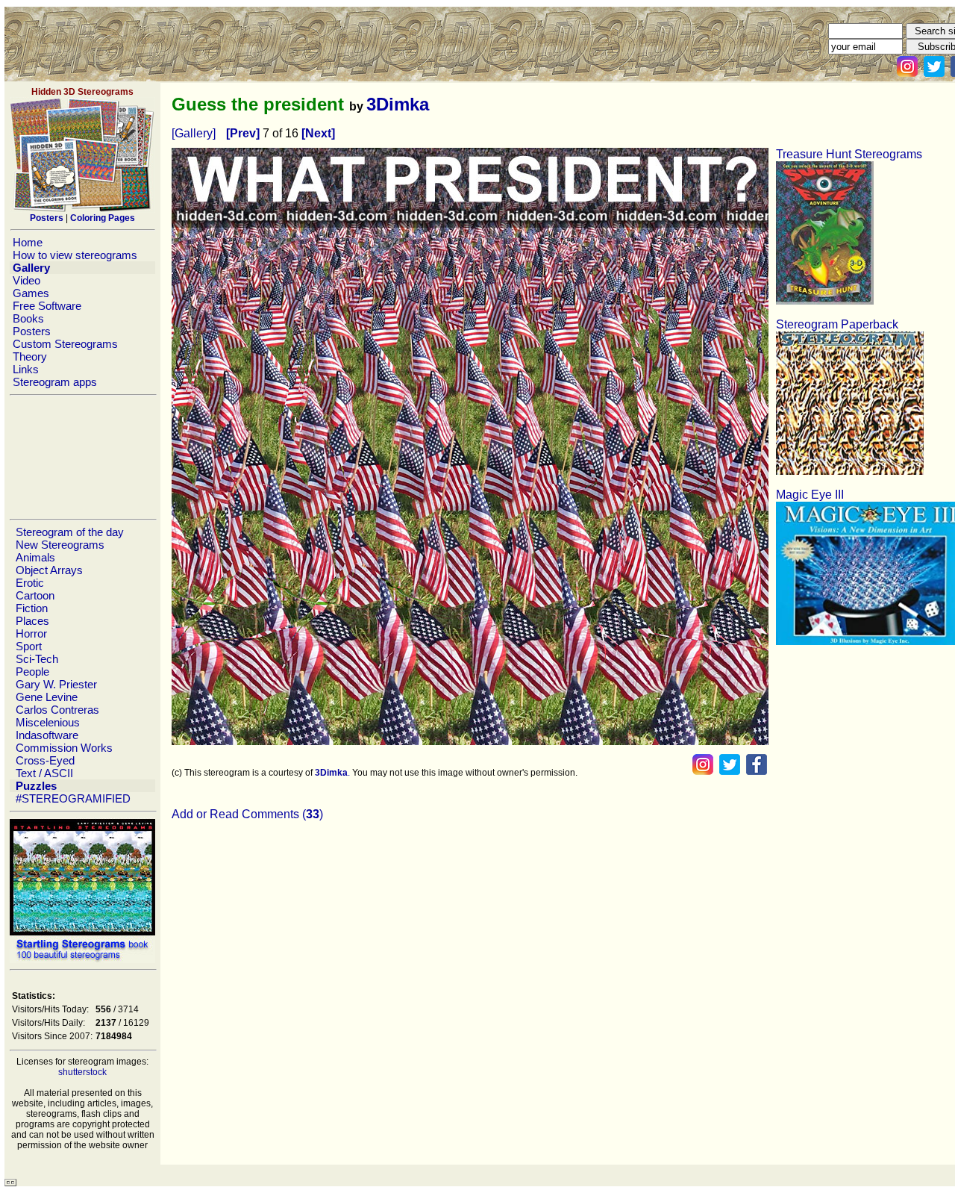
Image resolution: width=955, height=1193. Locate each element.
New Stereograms (60, 544)
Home (28, 242)
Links (26, 369)
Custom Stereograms (65, 343)
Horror (31, 633)
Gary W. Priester (56, 684)
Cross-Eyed (45, 760)
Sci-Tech (37, 658)
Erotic (30, 582)
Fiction (32, 608)
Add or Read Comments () (247, 814)
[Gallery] (194, 133)
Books (28, 318)
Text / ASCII (44, 773)
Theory (30, 356)
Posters (32, 331)
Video (26, 280)
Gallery (31, 267)
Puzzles (36, 785)
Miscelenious (48, 722)
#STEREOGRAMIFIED (73, 798)
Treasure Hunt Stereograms (849, 154)
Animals (35, 557)
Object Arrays (49, 570)
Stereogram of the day (70, 532)
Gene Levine (47, 697)
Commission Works (64, 747)
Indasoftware (47, 735)
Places (32, 620)
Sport (29, 646)
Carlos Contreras (57, 709)
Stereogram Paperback (837, 324)
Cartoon (35, 595)
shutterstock (82, 1072)
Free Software (47, 305)
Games (31, 293)
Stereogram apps (55, 382)
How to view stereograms (75, 255)
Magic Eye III (810, 494)
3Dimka (397, 104)
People (32, 671)
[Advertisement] (82, 457)
